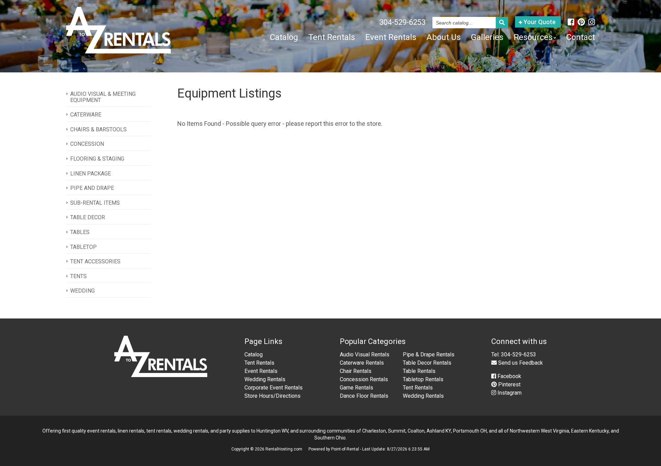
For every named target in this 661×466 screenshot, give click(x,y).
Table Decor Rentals (427, 362)
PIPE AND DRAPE (92, 188)
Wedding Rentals (264, 379)
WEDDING (82, 290)
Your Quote (539, 22)
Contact (580, 37)
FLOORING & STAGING (97, 158)
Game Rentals (356, 387)
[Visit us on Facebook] (571, 22)
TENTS (78, 276)
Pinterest (509, 384)
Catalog (284, 37)
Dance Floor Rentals (364, 396)
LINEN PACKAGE (90, 173)
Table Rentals (419, 371)
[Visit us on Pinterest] (581, 22)
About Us (444, 37)
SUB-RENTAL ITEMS (95, 203)
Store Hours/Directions (272, 396)
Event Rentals (390, 37)
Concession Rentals (364, 379)
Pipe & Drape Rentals (428, 354)
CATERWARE (85, 114)
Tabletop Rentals (423, 379)
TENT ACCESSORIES (95, 261)
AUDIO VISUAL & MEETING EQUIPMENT (103, 97)
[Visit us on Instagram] (591, 22)
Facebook (508, 376)
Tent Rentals (331, 37)
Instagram (509, 392)
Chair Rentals (355, 371)
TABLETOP (83, 247)
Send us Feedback (520, 362)
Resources (533, 37)
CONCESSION (87, 144)
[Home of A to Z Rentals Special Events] (161, 375)
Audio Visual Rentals (364, 354)
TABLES (80, 232)
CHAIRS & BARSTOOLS (98, 129)
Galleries (487, 37)
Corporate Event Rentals (273, 387)
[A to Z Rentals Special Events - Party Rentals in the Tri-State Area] (118, 50)
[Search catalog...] (502, 22)
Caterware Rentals (362, 362)
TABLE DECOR (87, 217)
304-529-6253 (402, 22)
